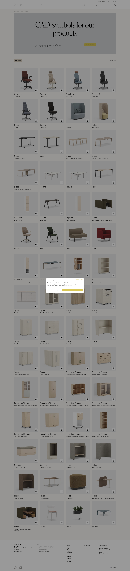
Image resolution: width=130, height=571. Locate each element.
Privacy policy (79, 279)
